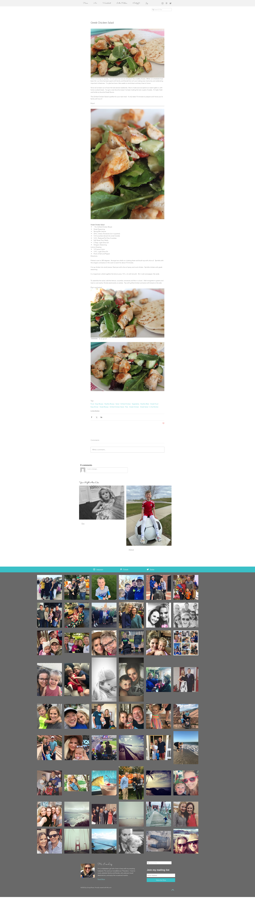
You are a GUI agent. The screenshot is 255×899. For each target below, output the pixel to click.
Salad (117, 404)
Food (92, 404)
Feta (126, 407)
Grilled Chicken (125, 404)
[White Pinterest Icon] (121, 569)
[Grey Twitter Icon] (170, 3)
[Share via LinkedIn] (101, 417)
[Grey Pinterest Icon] (166, 3)
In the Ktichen (153, 407)
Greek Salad (144, 407)
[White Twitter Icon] (148, 569)
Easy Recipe (99, 404)
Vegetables (135, 404)
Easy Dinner (94, 407)
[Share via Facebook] (92, 417)
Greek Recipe (104, 407)
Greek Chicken (134, 407)
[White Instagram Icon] (94, 569)
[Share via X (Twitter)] (96, 417)
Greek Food (154, 404)
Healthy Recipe (109, 404)
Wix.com (109, 887)
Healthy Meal (144, 404)
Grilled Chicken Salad (117, 407)
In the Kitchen (95, 411)
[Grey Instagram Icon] (162, 3)
